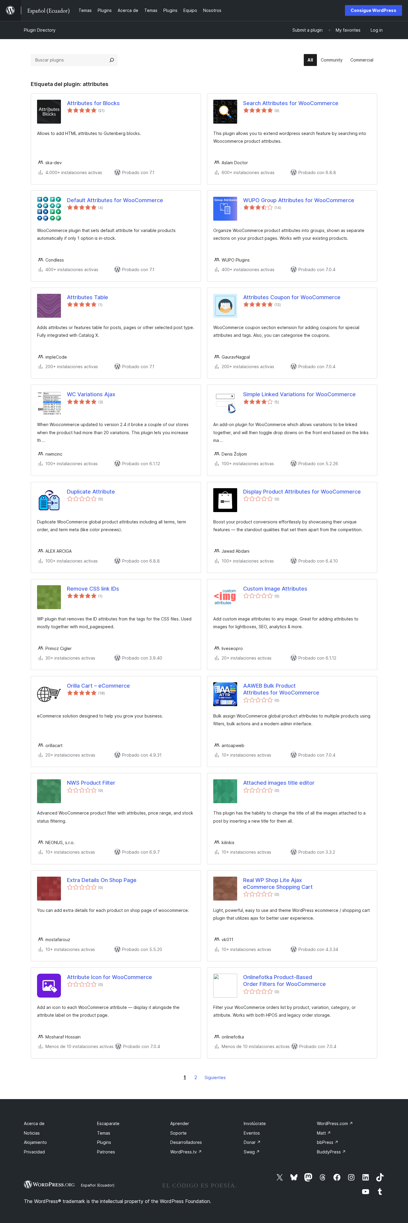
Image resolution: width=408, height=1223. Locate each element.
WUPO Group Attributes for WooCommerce (298, 200)
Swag (252, 1151)
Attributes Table (87, 297)
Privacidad (34, 1151)
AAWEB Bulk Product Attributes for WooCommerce (281, 689)
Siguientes (215, 1077)
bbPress (327, 1142)
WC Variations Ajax (91, 394)
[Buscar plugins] (112, 60)
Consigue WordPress (373, 10)
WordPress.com (335, 1123)
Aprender (179, 1123)
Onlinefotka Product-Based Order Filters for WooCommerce (284, 980)
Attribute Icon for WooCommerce (109, 977)
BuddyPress (331, 1151)
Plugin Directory (40, 30)
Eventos (252, 1133)
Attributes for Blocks (93, 103)
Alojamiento (35, 1142)
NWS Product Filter (91, 783)
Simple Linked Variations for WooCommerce (299, 394)
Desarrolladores (186, 1142)
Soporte (178, 1133)
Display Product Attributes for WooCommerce (302, 491)
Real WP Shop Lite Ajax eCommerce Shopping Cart (278, 883)
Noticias (32, 1133)
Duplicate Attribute (91, 491)
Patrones (106, 1151)
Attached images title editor (279, 783)
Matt (324, 1133)
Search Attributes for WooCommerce (290, 103)
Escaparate (108, 1123)
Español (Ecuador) (97, 1185)
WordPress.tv (186, 1151)
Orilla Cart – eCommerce (98, 686)
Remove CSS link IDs (93, 589)
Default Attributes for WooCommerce (115, 200)
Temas (103, 1133)
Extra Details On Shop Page (101, 880)
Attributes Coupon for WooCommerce (291, 297)
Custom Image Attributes (275, 589)
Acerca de (34, 1123)
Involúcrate (255, 1123)
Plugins (104, 1142)
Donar (252, 1142)
